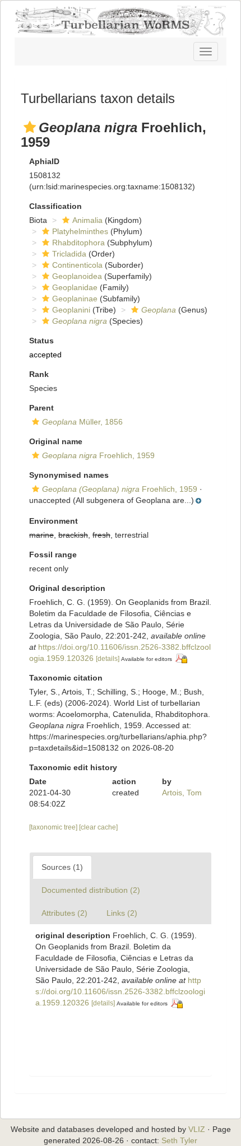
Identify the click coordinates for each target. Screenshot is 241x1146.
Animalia (87, 220)
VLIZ (196, 1129)
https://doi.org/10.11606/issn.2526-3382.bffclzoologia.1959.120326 (120, 991)
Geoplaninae (75, 298)
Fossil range (53, 554)
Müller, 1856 (82, 421)
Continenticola (77, 264)
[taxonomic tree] (54, 827)
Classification (55, 206)
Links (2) (121, 913)
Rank (39, 374)
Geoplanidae (75, 287)
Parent (41, 407)
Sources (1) (62, 867)
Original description (67, 588)
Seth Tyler (179, 1140)
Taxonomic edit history (73, 767)
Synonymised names (69, 474)
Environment (53, 520)
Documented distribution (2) (90, 890)
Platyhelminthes (80, 231)
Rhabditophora (78, 242)
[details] (107, 659)
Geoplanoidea (77, 276)
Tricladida (69, 253)
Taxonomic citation (66, 677)
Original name (55, 441)
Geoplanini (71, 309)
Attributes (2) (64, 913)
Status (41, 340)
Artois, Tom (182, 792)
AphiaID (44, 161)
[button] (30, 127)
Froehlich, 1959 (98, 455)
